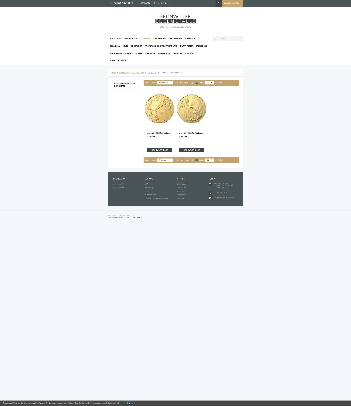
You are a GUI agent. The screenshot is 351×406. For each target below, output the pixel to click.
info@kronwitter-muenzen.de (224, 198)
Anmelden (162, 3)
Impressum (112, 216)
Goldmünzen (124, 73)
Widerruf (148, 191)
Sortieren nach (150, 83)
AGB (146, 184)
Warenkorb (228, 3)
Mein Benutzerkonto (123, 3)
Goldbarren (181, 195)
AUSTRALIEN (152, 73)
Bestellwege (149, 188)
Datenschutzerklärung (126, 216)
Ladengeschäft (118, 184)
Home (114, 73)
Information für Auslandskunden (156, 198)
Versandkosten (150, 195)
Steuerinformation (119, 188)
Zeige (201, 83)
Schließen (130, 403)
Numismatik (181, 198)
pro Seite (218, 83)
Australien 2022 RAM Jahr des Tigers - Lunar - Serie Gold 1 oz (192, 133)
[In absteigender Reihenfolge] (174, 83)
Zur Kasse (145, 3)
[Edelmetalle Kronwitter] (175, 16)
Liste (197, 83)
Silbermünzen (182, 184)
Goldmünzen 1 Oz (137, 73)
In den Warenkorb (159, 150)
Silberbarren (181, 191)
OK (123, 403)
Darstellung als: (183, 83)
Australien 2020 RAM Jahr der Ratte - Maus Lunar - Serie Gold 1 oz (160, 133)
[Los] (214, 38)
